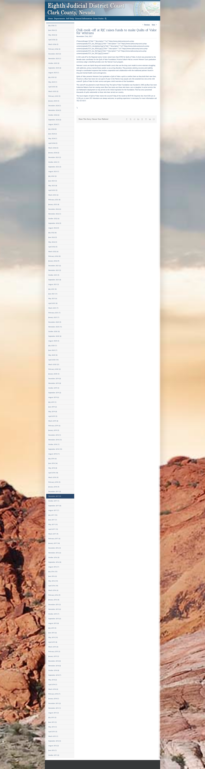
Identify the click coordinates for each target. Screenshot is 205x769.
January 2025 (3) (53, 101)
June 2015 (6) (52, 633)
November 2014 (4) (54, 666)
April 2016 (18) (53, 586)
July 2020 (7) (52, 345)
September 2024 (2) (54, 120)
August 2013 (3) (53, 713)
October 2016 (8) (53, 557)
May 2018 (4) (52, 468)
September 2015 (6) (54, 619)
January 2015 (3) (53, 656)
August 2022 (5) (53, 228)
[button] (105, 18)
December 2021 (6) (54, 266)
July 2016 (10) (52, 571)
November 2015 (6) (54, 609)
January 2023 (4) (53, 204)
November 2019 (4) (54, 383)
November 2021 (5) (54, 270)
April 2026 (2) (52, 40)
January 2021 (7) (53, 317)
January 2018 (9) (53, 487)
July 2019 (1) (52, 402)
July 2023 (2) (52, 176)
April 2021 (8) (53, 303)
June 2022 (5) (52, 237)
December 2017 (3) (54, 491)
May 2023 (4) (52, 185)
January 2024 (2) (53, 153)
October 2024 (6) (53, 115)
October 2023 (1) (53, 162)
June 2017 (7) (52, 520)
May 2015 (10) (53, 637)
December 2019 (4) (54, 378)
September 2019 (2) (54, 393)
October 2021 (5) (53, 275)
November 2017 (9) (54, 496)
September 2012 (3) (54, 741)
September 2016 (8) (54, 562)
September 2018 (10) (55, 449)
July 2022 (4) (52, 233)
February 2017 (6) (54, 538)
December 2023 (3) (54, 157)
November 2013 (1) (54, 708)
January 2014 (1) (53, 699)
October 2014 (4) (53, 670)
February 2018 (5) (54, 482)
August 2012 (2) (53, 746)
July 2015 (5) (52, 628)
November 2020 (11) (55, 327)
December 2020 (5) (54, 322)
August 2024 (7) (53, 124)
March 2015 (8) (53, 647)
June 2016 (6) (52, 576)
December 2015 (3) (54, 604)
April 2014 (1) (52, 684)
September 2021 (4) (54, 280)
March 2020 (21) (53, 364)
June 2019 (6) (52, 407)
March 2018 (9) (53, 477)
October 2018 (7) (54, 444)
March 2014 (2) (53, 689)
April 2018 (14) (53, 473)
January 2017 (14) (54, 543)
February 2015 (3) (54, 651)
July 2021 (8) (52, 289)
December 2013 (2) (54, 703)
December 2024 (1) (54, 106)
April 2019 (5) (52, 416)
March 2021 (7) (53, 308)
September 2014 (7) (54, 675)
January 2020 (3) (53, 374)
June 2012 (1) (52, 750)
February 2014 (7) (54, 694)
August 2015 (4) (53, 623)
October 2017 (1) (53, 501)
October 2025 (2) (53, 63)
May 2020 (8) (53, 355)
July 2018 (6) (52, 459)
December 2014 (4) (54, 661)
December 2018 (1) (54, 435)
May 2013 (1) (52, 727)
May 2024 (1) (52, 138)
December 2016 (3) (54, 548)
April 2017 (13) (53, 529)
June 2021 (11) (52, 294)
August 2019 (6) (53, 397)
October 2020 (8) (54, 331)
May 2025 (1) (52, 82)
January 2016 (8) (53, 600)
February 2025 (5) (54, 96)
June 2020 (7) (52, 350)
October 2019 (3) (53, 388)
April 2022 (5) (52, 247)
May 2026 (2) (52, 35)
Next (153, 25)
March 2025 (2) (53, 91)
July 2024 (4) (52, 129)
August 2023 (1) (53, 171)
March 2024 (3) (53, 148)
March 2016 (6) (53, 590)
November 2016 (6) (54, 553)
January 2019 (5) (53, 430)
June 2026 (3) (52, 30)
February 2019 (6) (54, 426)
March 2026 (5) (53, 44)
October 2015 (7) (53, 614)
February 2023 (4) (54, 200)
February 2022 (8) (54, 256)
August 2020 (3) (53, 341)
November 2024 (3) (54, 110)
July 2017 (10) (52, 515)
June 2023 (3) (52, 181)
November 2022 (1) (54, 214)
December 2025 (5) (54, 54)
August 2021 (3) (53, 284)
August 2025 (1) (53, 73)
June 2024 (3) (52, 134)
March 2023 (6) (53, 195)
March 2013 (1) (53, 736)
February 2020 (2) (54, 369)
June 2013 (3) (52, 722)
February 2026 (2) (54, 49)
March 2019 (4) (53, 421)
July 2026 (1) (52, 25)
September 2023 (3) (54, 167)
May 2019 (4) (52, 411)
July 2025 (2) (52, 77)
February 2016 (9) (54, 595)
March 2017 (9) (53, 534)
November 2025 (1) (54, 58)
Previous (147, 25)
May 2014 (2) (52, 680)
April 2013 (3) (52, 731)
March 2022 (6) (53, 251)
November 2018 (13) (55, 440)
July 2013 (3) (52, 717)
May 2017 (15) (53, 524)
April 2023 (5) (52, 190)
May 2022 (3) (52, 242)
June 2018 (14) (53, 463)
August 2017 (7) (53, 510)
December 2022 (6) (54, 209)
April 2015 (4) (52, 642)
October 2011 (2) (53, 755)
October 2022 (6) (53, 218)
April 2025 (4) (52, 87)
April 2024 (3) (52, 143)
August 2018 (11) (54, 454)
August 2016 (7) (53, 567)
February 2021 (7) (54, 313)
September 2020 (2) (54, 336)
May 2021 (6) (52, 298)
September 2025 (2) (54, 68)
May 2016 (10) (53, 581)
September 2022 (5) (54, 223)
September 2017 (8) (54, 506)
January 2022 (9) (53, 261)
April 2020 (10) (53, 360)
